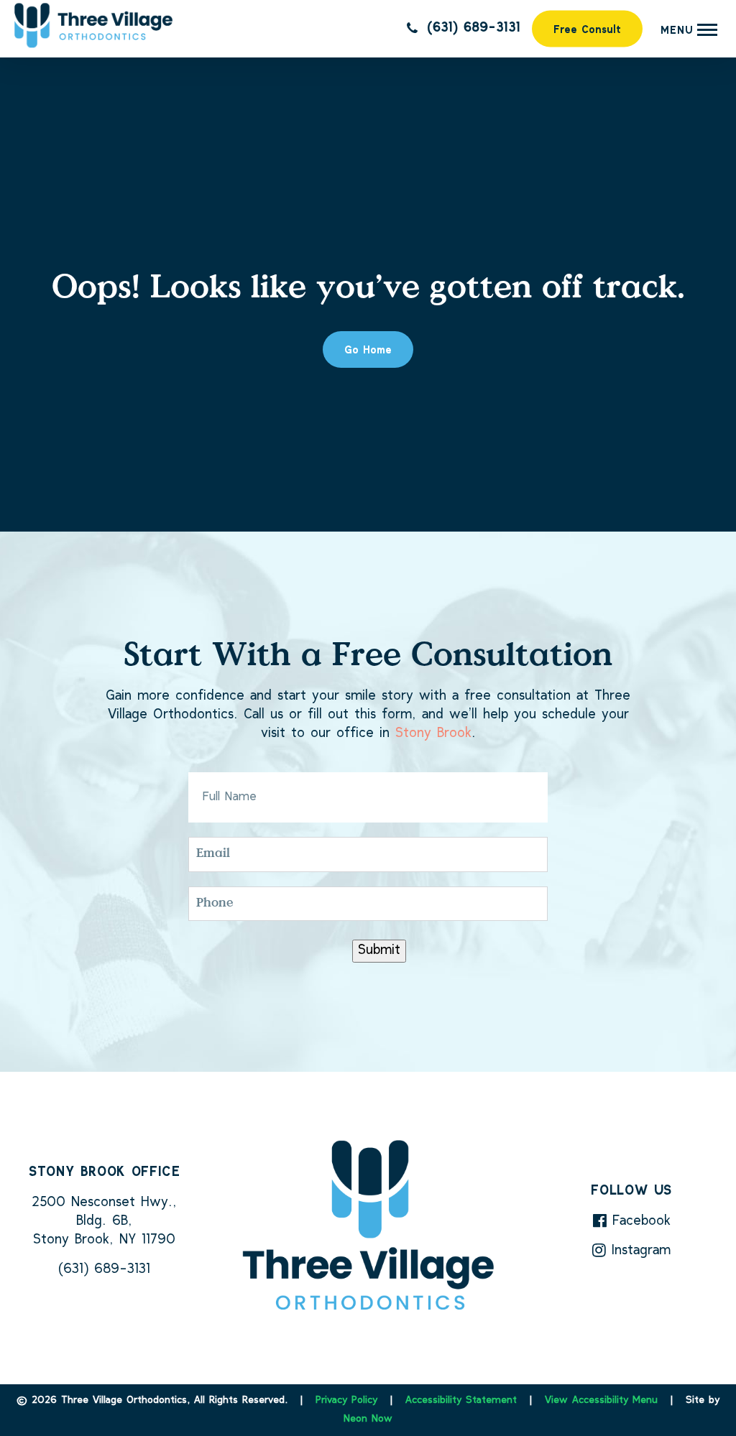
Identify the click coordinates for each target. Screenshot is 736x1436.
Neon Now (368, 1419)
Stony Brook (433, 734)
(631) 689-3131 (470, 28)
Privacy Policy (346, 1400)
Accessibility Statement (461, 1400)
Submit (379, 951)
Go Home (368, 351)
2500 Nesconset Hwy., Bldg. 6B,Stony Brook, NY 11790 (104, 1221)
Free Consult (587, 30)
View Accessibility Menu (601, 1400)
